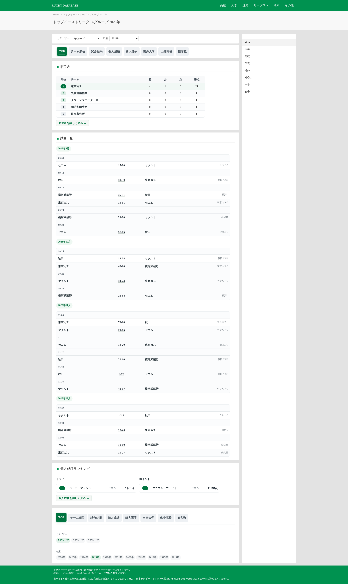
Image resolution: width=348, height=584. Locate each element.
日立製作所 (78, 113)
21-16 (121, 330)
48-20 (121, 266)
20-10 (121, 359)
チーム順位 (78, 51)
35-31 (121, 194)
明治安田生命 (79, 106)
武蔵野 (224, 217)
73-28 (121, 322)
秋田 (61, 179)
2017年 (164, 557)
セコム (62, 165)
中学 (247, 84)
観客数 (182, 51)
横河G (225, 194)
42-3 (121, 415)
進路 (245, 5)
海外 (247, 70)
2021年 (118, 557)
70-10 (121, 444)
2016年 (175, 557)
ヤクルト (150, 165)
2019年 (141, 557)
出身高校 (166, 51)
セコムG (223, 165)
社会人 (248, 77)
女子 (247, 91)
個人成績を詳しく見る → (74, 498)
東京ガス (76, 86)
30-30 (121, 179)
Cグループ (93, 540)
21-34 (121, 295)
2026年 (61, 557)
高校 (223, 5)
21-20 (121, 217)
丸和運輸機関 (79, 93)
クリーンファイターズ (84, 100)
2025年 (72, 557)
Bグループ (78, 540)
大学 (234, 5)
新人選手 (131, 51)
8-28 (121, 374)
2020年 (130, 557)
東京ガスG (222, 202)
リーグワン (261, 5)
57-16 (121, 231)
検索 (276, 5)
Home (56, 14)
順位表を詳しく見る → (72, 123)
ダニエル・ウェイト (164, 488)
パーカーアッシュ (80, 488)
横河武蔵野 (65, 194)
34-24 (121, 280)
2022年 (107, 557)
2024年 (84, 557)
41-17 (121, 388)
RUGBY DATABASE (65, 5)
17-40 (121, 430)
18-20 (121, 344)
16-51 (121, 202)
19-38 (121, 258)
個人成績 (114, 51)
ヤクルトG (222, 281)
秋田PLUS (223, 180)
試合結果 (97, 51)
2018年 (152, 557)
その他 (289, 5)
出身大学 (149, 51)
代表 (247, 63)
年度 (105, 38)
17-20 (121, 165)
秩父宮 (224, 445)
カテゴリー (63, 38)
